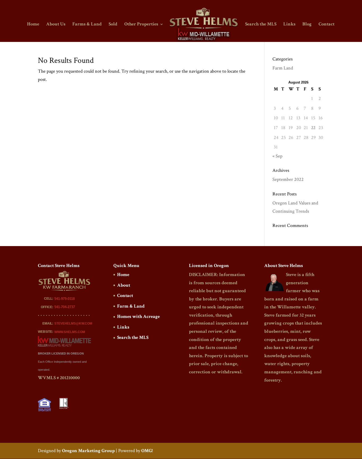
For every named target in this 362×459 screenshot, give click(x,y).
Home (33, 24)
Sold (113, 24)
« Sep (277, 156)
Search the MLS (260, 24)
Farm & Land (131, 306)
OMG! (147, 451)
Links (289, 24)
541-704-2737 (64, 307)
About (123, 285)
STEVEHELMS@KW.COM (73, 323)
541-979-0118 (64, 299)
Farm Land (282, 68)
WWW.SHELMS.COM (69, 332)
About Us (55, 24)
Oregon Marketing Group (88, 451)
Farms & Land (87, 24)
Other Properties (141, 24)
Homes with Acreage (138, 316)
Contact (326, 24)
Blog (307, 24)
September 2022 (288, 179)
